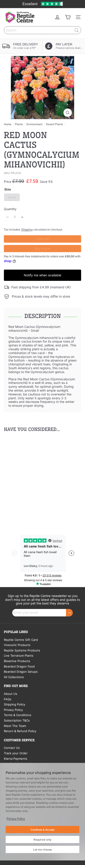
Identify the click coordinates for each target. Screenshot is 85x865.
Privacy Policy (13, 710)
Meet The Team (15, 726)
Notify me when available (42, 275)
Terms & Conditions (17, 715)
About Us (10, 694)
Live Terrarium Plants (18, 655)
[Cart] (68, 17)
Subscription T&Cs (17, 720)
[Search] (76, 30)
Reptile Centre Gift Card (21, 640)
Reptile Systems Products (22, 650)
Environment (34, 124)
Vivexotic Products (17, 645)
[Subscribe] (69, 612)
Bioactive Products (17, 661)
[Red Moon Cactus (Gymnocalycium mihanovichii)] (32, 479)
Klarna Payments (15, 758)
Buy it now (42, 248)
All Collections (14, 677)
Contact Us (12, 748)
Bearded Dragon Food (19, 666)
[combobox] (42, 30)
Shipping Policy (14, 704)
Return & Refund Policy (20, 731)
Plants (19, 124)
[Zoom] (67, 112)
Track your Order (16, 753)
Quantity (10, 209)
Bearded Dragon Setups (21, 671)
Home (7, 124)
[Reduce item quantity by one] (7, 217)
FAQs (7, 699)
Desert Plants (54, 124)
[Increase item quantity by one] (22, 217)
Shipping (26, 229)
